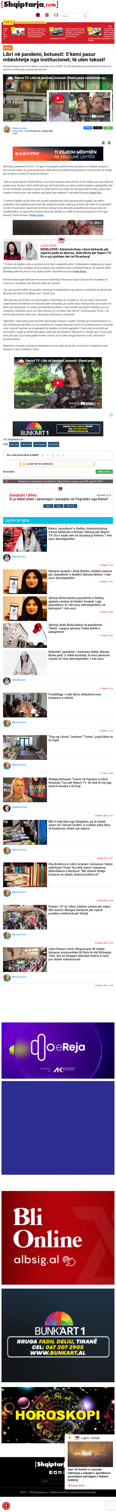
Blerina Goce (19, 722)
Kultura (8, 48)
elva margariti (40, 444)
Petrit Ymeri (37, 215)
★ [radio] (42, 455)
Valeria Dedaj (19, 128)
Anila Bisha (80, 271)
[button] (6, 1506)
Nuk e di (70, 506)
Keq (58, 506)
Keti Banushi (19, 556)
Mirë (48, 506)
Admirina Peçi (20, 807)
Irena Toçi (95, 192)
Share (89, 128)
